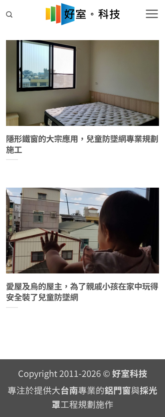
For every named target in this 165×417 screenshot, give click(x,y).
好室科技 (129, 373)
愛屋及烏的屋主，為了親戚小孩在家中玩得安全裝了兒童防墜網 (82, 291)
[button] (9, 14)
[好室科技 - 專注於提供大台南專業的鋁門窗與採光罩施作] (82, 14)
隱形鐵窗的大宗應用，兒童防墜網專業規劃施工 (82, 143)
